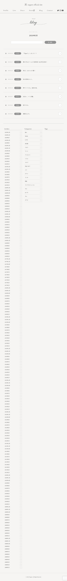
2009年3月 (13, 530)
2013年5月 (13, 398)
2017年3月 (13, 280)
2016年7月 (13, 301)
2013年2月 (13, 406)
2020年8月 (13, 198)
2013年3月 (13, 404)
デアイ (33, 173)
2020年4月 (13, 206)
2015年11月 (13, 319)
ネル (33, 188)
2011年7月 (13, 456)
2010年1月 (13, 504)
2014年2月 (13, 375)
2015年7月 (13, 330)
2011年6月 (13, 459)
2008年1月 (13, 567)
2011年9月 (13, 451)
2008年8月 (13, 549)
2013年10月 (13, 385)
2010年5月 (13, 493)
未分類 (33, 143)
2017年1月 (13, 285)
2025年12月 (13, 132)
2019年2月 (13, 235)
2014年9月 (13, 356)
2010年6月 (13, 491)
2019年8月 (13, 222)
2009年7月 (13, 520)
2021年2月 (13, 182)
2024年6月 (13, 137)
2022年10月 (13, 150)
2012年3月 (13, 435)
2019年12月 (13, 211)
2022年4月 (13, 161)
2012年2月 (13, 438)
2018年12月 (13, 237)
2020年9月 (13, 195)
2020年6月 (13, 201)
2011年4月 (13, 464)
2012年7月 (13, 425)
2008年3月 (13, 562)
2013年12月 (13, 380)
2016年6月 (13, 303)
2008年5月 (13, 556)
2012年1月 (13, 440)
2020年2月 (13, 208)
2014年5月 (13, 367)
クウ (33, 170)
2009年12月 (13, 506)
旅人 (33, 132)
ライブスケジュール (33, 185)
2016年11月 (13, 290)
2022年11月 (13, 148)
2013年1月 (13, 409)
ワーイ (33, 151)
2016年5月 (13, 306)
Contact (50, 10)
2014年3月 (13, 372)
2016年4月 (13, 309)
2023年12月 (13, 140)
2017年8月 (13, 269)
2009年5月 (13, 525)
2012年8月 (13, 422)
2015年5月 (13, 335)
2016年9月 (13, 295)
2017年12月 (13, 259)
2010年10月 (13, 480)
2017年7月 (13, 272)
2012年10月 (13, 417)
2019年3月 (13, 232)
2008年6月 (13, 554)
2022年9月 (13, 153)
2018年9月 (13, 243)
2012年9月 (13, 419)
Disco (22, 10)
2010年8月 (13, 485)
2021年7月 (13, 177)
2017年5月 (13, 277)
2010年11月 (13, 477)
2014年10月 (13, 353)
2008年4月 (13, 559)
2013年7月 (13, 393)
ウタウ (33, 147)
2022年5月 (13, 158)
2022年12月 (13, 145)
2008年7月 (13, 551)
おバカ (33, 192)
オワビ (33, 200)
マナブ (33, 162)
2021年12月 (13, 166)
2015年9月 (13, 324)
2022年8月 (13, 156)
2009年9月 (13, 514)
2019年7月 (13, 224)
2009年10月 (13, 512)
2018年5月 (13, 251)
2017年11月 (13, 261)
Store (31, 10)
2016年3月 (13, 311)
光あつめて (33, 166)
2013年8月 (13, 390)
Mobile (33, 136)
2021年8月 (13, 174)
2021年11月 (13, 169)
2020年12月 (13, 187)
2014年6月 (13, 364)
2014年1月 (13, 377)
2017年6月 (13, 274)
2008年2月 (13, 564)
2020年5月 (13, 203)
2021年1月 (13, 185)
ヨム (33, 196)
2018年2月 (13, 256)
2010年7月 (13, 488)
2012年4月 (13, 433)
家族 (33, 181)
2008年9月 (13, 546)
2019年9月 (13, 219)
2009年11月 (13, 509)
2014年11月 (13, 351)
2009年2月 (13, 533)
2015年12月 (13, 317)
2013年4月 (13, 401)
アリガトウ (33, 155)
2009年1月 (13, 535)
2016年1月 (13, 314)
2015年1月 (13, 346)
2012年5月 (13, 430)
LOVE (33, 139)
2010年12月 (13, 475)
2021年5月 (13, 179)
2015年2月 (13, 343)
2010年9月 (13, 483)
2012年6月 (13, 427)
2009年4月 (13, 527)
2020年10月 (13, 193)
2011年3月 (13, 467)
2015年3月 (13, 340)
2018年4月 (13, 253)
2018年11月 (13, 240)
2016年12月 (13, 288)
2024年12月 (13, 135)
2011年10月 (13, 448)
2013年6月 (13, 396)
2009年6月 (13, 522)
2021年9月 (13, 172)
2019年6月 (13, 227)
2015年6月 (13, 332)
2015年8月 (13, 327)
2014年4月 (13, 369)
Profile (5, 10)
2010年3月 (13, 498)
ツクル (33, 158)
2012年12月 (13, 411)
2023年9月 (13, 143)
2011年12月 (13, 443)
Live (14, 10)
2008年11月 (13, 541)
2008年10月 (13, 543)
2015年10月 (13, 322)
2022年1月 (13, 164)
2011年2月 (13, 469)
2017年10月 (13, 264)
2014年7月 (13, 361)
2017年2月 (13, 282)
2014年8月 (13, 359)
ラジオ (33, 177)
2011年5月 (13, 462)
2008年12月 (13, 538)
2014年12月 (13, 348)
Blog (40, 10)
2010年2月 (13, 501)
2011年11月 (13, 446)
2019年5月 (13, 230)
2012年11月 (13, 414)
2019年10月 (13, 216)
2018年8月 (13, 245)
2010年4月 (13, 496)
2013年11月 (13, 382)
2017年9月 (13, 266)
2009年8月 (13, 517)
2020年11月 (13, 190)
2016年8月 (13, 298)
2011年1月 (13, 472)
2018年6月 (13, 248)
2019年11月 (13, 214)
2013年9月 (13, 388)
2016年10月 (13, 293)
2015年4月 (13, 338)
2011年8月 (13, 454)
